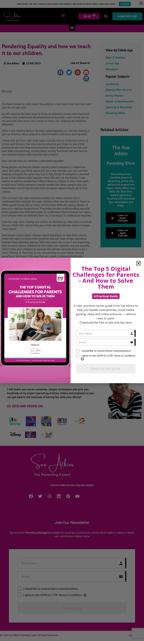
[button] (138, 263)
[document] (72, 320)
